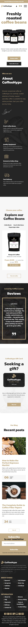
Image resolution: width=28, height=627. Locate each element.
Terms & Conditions (20, 603)
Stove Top (21, 583)
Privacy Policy (22, 599)
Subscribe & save (14, 64)
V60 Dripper (21, 580)
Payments (8, 602)
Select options (15, 265)
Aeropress (8, 583)
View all (14, 530)
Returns (20, 597)
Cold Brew (21, 586)
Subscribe (14, 549)
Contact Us (8, 607)
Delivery (7, 605)
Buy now (14, 404)
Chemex (7, 588)
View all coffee (14, 276)
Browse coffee (14, 58)
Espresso (7, 580)
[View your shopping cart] (21, 6)
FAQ (6, 599)
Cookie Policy (22, 607)
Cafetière (7, 586)
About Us (7, 597)
